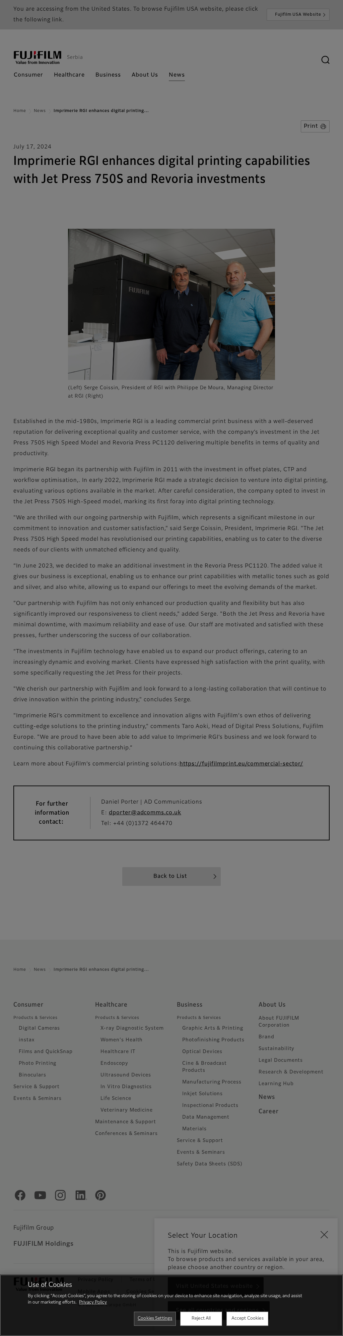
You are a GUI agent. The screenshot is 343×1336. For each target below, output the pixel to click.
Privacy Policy (93, 1302)
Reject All (201, 1318)
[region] (171, 1305)
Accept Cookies (247, 1318)
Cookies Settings (155, 1318)
